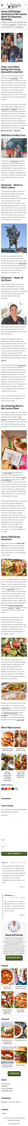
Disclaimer (4, 1086)
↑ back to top (14, 1073)
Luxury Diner (5, 109)
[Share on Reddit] (9, 789)
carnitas (10, 607)
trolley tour (14, 161)
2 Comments (19, 27)
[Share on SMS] (16, 789)
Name (3, 840)
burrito (18, 607)
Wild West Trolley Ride (11, 712)
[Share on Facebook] (2, 789)
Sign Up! (3, 1102)
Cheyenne (14, 109)
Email (3, 846)
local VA (3, 360)
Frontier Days (5, 708)
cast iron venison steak (15, 605)
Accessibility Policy (7, 1090)
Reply (22, 887)
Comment (4, 815)
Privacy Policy (5, 1083)
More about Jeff (13, 957)
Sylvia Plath (14, 78)
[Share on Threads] (12, 789)
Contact (3, 1113)
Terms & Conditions (7, 1088)
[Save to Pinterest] (6, 789)
